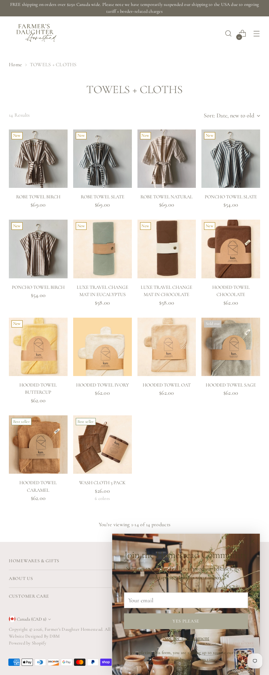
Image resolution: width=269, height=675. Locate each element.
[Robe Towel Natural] (166, 158)
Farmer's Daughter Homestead (73, 629)
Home (15, 64)
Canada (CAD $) (31, 619)
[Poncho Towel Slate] (230, 158)
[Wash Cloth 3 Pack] (102, 444)
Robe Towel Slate (102, 197)
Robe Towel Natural (166, 197)
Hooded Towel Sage (231, 385)
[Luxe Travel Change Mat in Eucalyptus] (102, 249)
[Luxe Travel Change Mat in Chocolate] (166, 249)
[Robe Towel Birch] (38, 158)
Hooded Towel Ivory (102, 385)
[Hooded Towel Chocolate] (230, 249)
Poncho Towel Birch (38, 287)
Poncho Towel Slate (231, 197)
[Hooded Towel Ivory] (102, 347)
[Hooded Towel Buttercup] (38, 347)
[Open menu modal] (256, 33)
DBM (54, 636)
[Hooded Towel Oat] (166, 347)
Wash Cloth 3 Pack (102, 483)
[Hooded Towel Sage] (230, 347)
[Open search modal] (228, 33)
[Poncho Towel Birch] (38, 249)
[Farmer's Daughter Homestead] (35, 33)
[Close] (252, 541)
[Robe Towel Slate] (102, 158)
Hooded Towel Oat (167, 385)
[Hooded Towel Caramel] (38, 444)
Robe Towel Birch (38, 197)
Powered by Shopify (27, 643)
